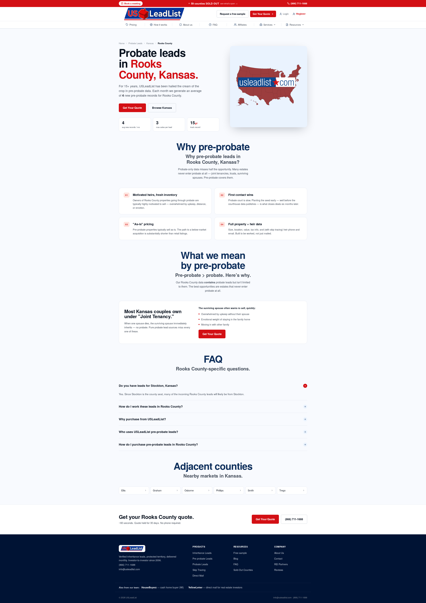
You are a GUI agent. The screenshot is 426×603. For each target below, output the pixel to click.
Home (121, 43)
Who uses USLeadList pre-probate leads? (148, 432)
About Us (279, 553)
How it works (160, 24)
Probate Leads (135, 43)
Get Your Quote (261, 13)
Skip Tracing (199, 570)
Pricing (133, 24)
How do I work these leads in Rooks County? (151, 406)
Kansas (150, 43)
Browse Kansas (162, 108)
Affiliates (242, 24)
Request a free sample (232, 14)
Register (301, 13)
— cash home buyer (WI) (162, 587)
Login (286, 13)
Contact (278, 558)
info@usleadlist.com (129, 569)
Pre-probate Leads (202, 558)
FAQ (215, 24)
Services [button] (267, 24)
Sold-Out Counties (243, 570)
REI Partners (281, 564)
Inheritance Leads (202, 553)
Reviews (278, 570)
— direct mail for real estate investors (215, 587)
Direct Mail (198, 575)
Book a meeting (132, 3)
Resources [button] (295, 24)
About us (187, 24)
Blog (235, 558)
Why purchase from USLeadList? (142, 419)
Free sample (240, 553)
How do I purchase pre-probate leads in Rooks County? (158, 444)
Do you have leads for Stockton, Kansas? (148, 385)
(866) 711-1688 (299, 3)
